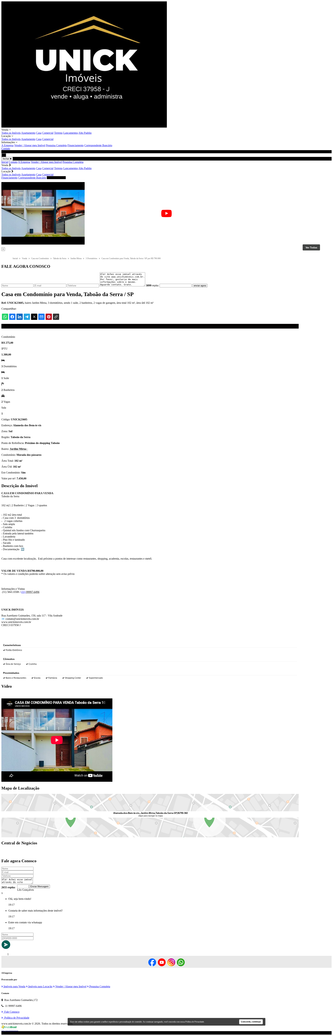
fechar (6, 158)
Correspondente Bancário (98, 145)
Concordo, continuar (251, 1022)
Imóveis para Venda (14, 986)
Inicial (4, 162)
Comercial (47, 132)
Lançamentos (70, 132)
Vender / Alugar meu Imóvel (29, 145)
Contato (5, 148)
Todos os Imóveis (11, 132)
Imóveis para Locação (40, 986)
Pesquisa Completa (56, 145)
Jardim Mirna (19, 448)
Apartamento (28, 132)
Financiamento (75, 145)
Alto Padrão (85, 132)
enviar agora (200, 285)
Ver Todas (311, 247)
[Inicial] (84, 126)
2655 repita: (8, 887)
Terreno (58, 132)
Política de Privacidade (194, 1022)
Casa (38, 132)
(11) (23, 591)
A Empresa (7, 145)
